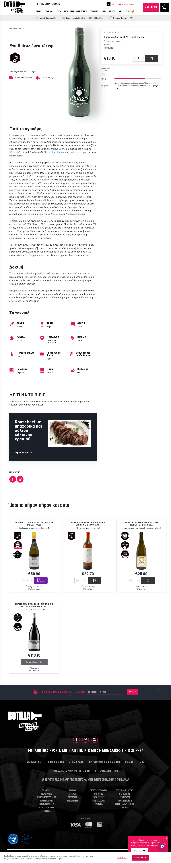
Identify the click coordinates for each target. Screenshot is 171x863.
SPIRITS (112, 11)
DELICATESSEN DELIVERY (107, 771)
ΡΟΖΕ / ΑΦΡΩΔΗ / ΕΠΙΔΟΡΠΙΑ (75, 11)
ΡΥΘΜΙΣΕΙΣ (122, 858)
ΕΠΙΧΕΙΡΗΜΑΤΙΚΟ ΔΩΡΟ (124, 790)
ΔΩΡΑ (104, 11)
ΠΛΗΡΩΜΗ (72, 790)
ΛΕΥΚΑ (58, 11)
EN (113, 4)
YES (135, 851)
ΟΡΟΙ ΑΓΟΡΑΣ (98, 793)
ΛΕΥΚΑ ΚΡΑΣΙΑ (76, 762)
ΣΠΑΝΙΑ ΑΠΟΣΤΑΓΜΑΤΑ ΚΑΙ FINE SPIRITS (70, 771)
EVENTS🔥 (130, 11)
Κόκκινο (20, 28)
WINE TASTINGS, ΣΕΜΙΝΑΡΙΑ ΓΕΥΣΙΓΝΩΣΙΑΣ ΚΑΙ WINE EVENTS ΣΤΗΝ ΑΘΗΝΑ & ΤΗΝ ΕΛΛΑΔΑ (85, 779)
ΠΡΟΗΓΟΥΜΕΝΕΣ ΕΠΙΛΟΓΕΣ (46, 797)
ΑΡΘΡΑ (47, 4)
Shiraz (108, 45)
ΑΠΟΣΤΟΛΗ (72, 793)
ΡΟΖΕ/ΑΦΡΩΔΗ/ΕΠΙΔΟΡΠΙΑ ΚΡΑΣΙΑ (104, 762)
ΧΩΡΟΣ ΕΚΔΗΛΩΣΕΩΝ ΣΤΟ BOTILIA (124, 806)
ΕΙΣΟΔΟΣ (131, 4)
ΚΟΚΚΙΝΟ (108, 48)
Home (12, 28)
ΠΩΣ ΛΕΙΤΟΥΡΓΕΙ (46, 793)
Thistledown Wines (111, 32)
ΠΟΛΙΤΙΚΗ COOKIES (99, 800)
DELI (120, 11)
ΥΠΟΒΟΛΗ (132, 691)
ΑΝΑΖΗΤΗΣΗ (151, 7)
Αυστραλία (110, 41)
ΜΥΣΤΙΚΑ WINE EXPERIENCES (124, 795)
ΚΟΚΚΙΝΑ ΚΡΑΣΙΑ (56, 762)
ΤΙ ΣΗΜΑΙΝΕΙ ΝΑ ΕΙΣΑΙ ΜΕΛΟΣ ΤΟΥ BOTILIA (46, 806)
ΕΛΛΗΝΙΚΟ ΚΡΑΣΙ (46, 800)
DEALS (38, 11)
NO (144, 851)
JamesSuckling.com (55, 152)
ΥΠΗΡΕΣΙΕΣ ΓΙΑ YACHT (125, 800)
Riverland (119, 41)
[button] (162, 846)
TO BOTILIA (40, 4)
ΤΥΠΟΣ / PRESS (72, 800)
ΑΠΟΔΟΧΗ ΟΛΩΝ (140, 858)
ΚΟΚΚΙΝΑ (48, 11)
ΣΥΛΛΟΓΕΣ (94, 11)
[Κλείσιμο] (167, 857)
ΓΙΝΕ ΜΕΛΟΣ (122, 4)
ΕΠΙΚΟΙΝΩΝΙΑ (56, 4)
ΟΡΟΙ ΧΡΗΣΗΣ (99, 797)
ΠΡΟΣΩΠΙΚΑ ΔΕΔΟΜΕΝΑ (98, 790)
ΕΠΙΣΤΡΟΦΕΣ (72, 797)
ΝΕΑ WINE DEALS (35, 762)
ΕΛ (108, 4)
